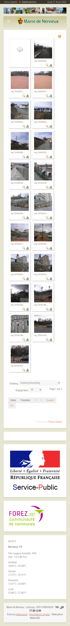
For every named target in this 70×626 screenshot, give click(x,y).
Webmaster (21, 614)
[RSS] (59, 36)
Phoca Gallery (55, 421)
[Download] (50, 65)
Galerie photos (29, 2)
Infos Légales (11, 2)
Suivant (50, 400)
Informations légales (39, 614)
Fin (11, 405)
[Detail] (47, 65)
